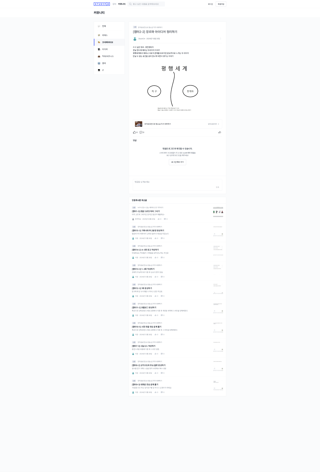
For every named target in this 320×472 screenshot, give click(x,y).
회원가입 (221, 4)
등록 (217, 187)
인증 (135, 27)
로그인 (210, 4)
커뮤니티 (121, 4)
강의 (114, 4)
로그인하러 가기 (177, 162)
